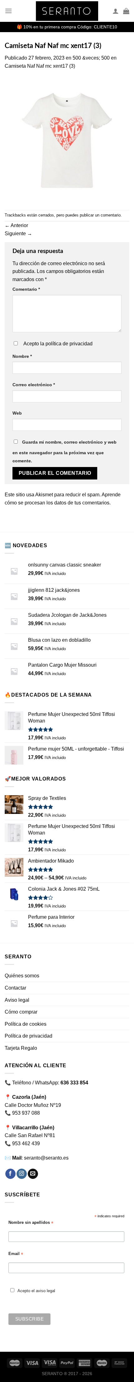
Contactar (15, 987)
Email (15, 1254)
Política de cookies (25, 1024)
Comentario (26, 289)
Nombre (22, 356)
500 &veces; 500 (91, 58)
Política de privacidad (28, 1036)
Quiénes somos (22, 975)
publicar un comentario (100, 215)
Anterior (16, 225)
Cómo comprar (21, 1012)
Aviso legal (17, 1000)
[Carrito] (126, 11)
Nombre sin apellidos (30, 1222)
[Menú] (8, 10)
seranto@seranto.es (46, 1158)
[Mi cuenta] (115, 11)
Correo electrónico (33, 384)
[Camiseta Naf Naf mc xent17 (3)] (67, 139)
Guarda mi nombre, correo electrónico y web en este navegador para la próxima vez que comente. (64, 451)
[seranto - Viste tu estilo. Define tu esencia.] (67, 11)
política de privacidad (69, 343)
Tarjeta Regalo (21, 1048)
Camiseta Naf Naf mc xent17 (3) (40, 66)
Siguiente (18, 233)
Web (17, 413)
